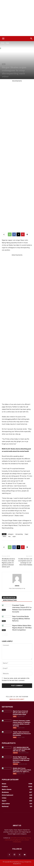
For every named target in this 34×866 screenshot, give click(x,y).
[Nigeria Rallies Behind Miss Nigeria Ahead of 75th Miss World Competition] (6, 627)
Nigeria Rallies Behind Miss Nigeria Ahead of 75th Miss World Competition (22, 628)
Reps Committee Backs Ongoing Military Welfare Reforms (21, 618)
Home (2, 43)
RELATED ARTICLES (9, 597)
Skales (4, 536)
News (7, 43)
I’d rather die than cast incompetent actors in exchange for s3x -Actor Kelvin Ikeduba (25, 562)
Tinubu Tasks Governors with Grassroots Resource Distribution (22, 733)
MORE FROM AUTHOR (10, 600)
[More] (27, 234)
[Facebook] (14, 234)
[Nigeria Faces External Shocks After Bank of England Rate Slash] (6, 713)
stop (9, 536)
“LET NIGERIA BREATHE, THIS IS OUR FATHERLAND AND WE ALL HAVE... (21, 749)
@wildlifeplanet (17, 699)
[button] (3, 38)
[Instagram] (14, 855)
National (15, 764)
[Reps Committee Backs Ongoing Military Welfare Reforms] (6, 618)
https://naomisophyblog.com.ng (17, 588)
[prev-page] (3, 635)
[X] (18, 234)
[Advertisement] (17, 18)
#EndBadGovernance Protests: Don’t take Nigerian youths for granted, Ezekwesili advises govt (8, 563)
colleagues (10, 534)
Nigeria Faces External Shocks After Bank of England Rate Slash (20, 712)
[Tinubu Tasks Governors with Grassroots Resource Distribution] (6, 734)
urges (14, 536)
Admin (17, 586)
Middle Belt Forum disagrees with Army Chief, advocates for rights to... (22, 769)
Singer (26, 534)
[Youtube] (25, 855)
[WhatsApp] (10, 234)
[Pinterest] (23, 234)
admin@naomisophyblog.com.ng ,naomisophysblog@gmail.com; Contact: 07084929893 (18, 840)
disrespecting (19, 534)
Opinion (15, 752)
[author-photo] (17, 583)
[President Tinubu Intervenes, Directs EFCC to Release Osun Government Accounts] (6, 607)
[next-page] (6, 635)
